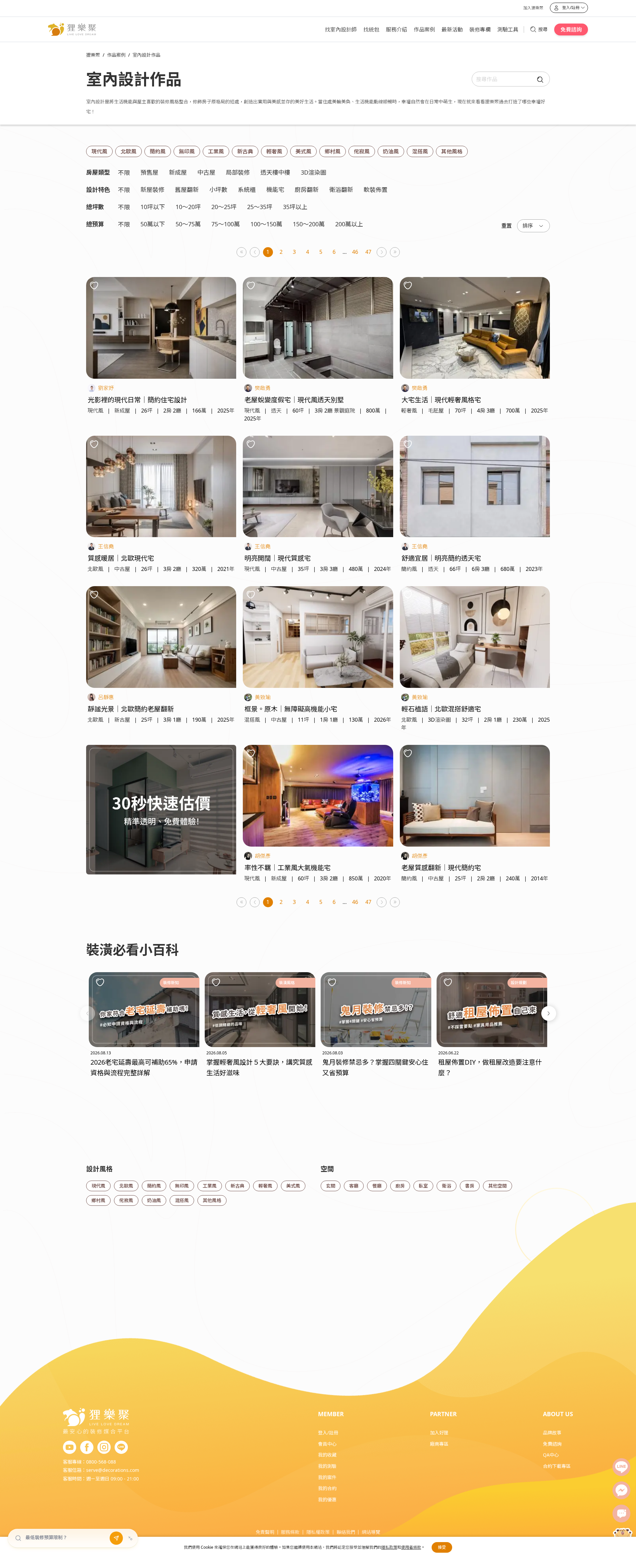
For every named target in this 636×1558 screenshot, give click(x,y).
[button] (87, 1013)
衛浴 (446, 1186)
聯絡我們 (346, 1532)
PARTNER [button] (443, 1414)
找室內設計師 (341, 29)
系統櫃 (247, 190)
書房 (469, 1186)
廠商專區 (439, 1444)
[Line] (621, 1467)
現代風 (99, 151)
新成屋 (178, 172)
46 (355, 251)
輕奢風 (274, 151)
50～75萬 (188, 224)
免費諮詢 (571, 29)
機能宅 (275, 190)
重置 (506, 225)
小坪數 (218, 190)
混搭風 (420, 151)
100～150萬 (266, 224)
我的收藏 (327, 1455)
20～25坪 (224, 207)
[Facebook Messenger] (621, 1490)
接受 (442, 1547)
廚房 (400, 1186)
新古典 (245, 151)
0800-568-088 (101, 1462)
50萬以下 (152, 224)
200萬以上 (349, 224)
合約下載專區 (557, 1466)
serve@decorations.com (112, 1470)
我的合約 (327, 1488)
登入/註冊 (328, 1432)
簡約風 (158, 151)
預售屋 (149, 172)
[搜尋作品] (538, 79)
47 (368, 251)
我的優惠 (327, 1499)
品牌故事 (552, 1432)
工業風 (216, 151)
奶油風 (391, 151)
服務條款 (290, 1532)
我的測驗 (327, 1466)
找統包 (371, 29)
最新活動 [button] (452, 29)
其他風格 (451, 151)
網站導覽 (371, 1532)
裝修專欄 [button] (480, 29)
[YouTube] (69, 1447)
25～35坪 (259, 207)
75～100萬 (225, 224)
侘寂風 (362, 151)
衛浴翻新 (341, 190)
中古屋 (206, 172)
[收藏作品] (94, 285)
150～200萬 (309, 224)
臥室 (423, 1186)
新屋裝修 (152, 190)
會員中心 (327, 1444)
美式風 (303, 151)
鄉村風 (333, 151)
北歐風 (128, 151)
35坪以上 (295, 207)
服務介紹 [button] (396, 29)
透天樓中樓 (275, 172)
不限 (124, 173)
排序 (527, 225)
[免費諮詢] (621, 1514)
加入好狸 (439, 1432)
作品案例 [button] (424, 29)
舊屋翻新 (187, 190)
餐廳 (377, 1186)
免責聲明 (265, 1532)
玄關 (330, 1186)
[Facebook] (86, 1447)
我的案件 (327, 1477)
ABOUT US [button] (558, 1414)
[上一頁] (255, 252)
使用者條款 (411, 1547)
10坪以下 (152, 207)
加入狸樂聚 (533, 8)
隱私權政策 (318, 1532)
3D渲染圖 (313, 172)
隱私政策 (389, 1547)
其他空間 (497, 1186)
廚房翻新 (307, 190)
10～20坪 (188, 207)
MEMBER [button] (331, 1414)
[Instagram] (104, 1447)
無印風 (187, 151)
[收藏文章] (100, 982)
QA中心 (551, 1455)
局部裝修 (238, 172)
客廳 (353, 1186)
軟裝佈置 (376, 190)
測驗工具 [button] (507, 29)
